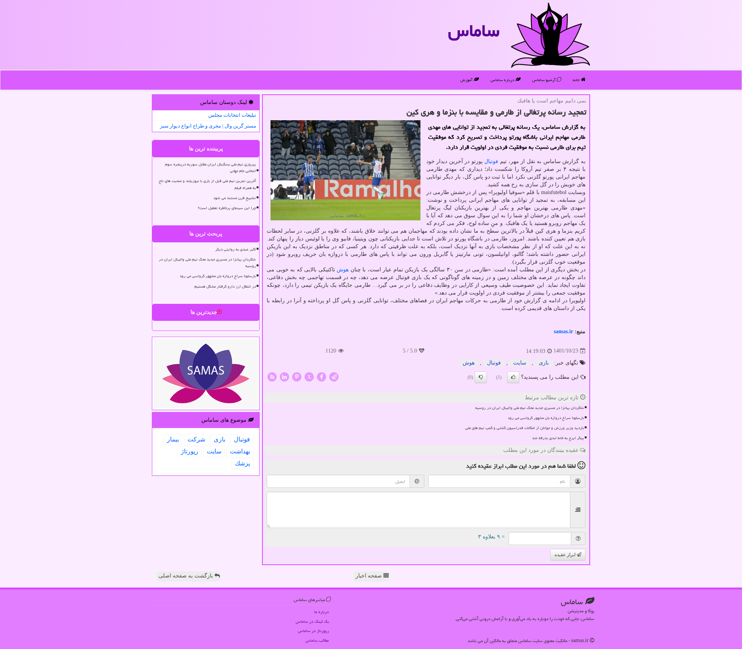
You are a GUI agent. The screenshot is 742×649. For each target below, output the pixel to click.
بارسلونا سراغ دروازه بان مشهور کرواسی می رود (546, 418)
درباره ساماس (503, 80)
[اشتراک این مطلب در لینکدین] (284, 376)
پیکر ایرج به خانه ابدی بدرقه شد (558, 438)
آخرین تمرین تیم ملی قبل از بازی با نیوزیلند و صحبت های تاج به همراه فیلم (207, 184)
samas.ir (563, 331)
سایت (519, 363)
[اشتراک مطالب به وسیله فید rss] (272, 376)
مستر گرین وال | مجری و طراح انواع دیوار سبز (208, 126)
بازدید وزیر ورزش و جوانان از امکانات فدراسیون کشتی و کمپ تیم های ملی (524, 428)
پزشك (242, 463)
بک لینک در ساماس (312, 621)
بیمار (173, 439)
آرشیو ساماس (544, 80)
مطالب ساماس (317, 640)
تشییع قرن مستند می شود (234, 198)
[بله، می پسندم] (513, 377)
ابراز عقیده (566, 554)
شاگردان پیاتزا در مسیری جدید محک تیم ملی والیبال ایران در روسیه (529, 408)
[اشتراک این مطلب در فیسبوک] (321, 376)
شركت (196, 439)
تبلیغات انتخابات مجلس (232, 115)
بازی (544, 363)
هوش (343, 270)
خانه (577, 80)
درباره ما (321, 612)
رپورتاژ (189, 451)
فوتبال (491, 161)
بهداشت (240, 451)
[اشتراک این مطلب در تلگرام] (333, 376)
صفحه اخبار (369, 576)
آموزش (467, 80)
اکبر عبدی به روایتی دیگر (235, 249)
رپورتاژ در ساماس (313, 631)
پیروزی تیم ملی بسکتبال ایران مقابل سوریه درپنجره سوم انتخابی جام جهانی (210, 167)
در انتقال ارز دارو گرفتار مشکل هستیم (225, 286)
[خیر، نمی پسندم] (481, 377)
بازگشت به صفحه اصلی (186, 576)
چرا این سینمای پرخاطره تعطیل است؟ (227, 208)
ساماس (473, 30)
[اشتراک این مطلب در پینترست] (296, 376)
